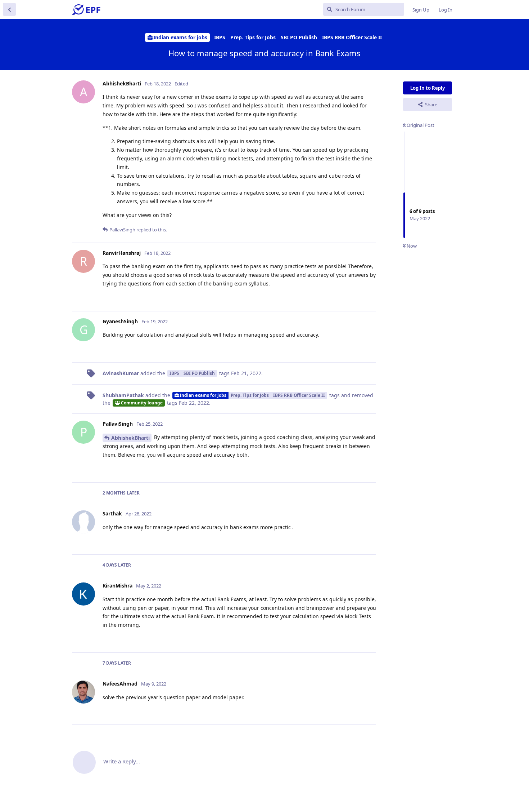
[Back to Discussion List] (9, 9)
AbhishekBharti (130, 437)
